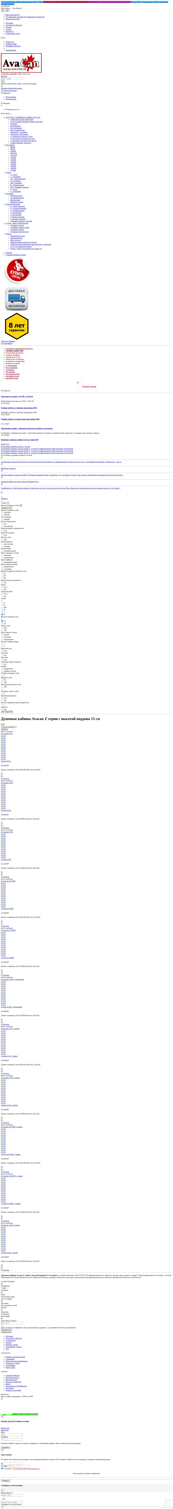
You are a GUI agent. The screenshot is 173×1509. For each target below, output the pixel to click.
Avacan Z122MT (7, 958)
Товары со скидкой (13, 1390)
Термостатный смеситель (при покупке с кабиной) (30, 244)
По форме (10, 194)
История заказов (12, 1378)
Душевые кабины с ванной (21, 221)
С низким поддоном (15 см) (21, 136)
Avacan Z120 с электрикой (11, 1007)
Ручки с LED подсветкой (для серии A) (26, 249)
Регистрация (11, 97)
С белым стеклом (17, 217)
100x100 (13, 153)
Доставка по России (14, 25)
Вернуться (5, 1428)
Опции (8, 234)
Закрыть (4, 499)
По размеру (10, 145)
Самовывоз (10, 1359)
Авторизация (11, 99)
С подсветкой (15, 215)
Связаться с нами (12, 1363)
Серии (8, 172)
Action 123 (10, 42)
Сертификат (10, 1365)
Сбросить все (7, 508)
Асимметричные (17, 198)
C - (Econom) (15, 177)
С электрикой (15, 213)
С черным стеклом (17, 219)
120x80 (13, 162)
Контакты (10, 31)
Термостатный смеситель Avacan (23, 242)
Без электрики (16, 128)
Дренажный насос (17, 236)
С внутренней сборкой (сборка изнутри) (26, 122)
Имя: (3, 1432)
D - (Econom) (15, 181)
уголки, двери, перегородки (17, 223)
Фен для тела (15, 240)
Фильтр (4, 729)
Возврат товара (12, 1345)
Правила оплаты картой (15, 1357)
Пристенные (15, 126)
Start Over (5, 1430)
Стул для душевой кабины (21, 247)
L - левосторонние (17, 206)
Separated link (11, 50)
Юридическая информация (16, 1361)
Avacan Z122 (6, 810)
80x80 (12, 147)
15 (21, 505)
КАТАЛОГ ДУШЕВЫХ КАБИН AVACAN (23, 117)
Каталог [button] (4, 76)
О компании (11, 1340)
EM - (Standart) (16, 183)
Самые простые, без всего (20, 143)
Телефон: (4, 1437)
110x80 (13, 158)
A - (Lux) (13, 175)
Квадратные (15, 200)
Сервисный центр (13, 34)
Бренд (8, 1384)
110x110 (13, 156)
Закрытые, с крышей (18, 132)
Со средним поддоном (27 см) (22, 139)
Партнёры (10, 1388)
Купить (6, 779)
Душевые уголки (17, 225)
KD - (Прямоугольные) (19, 187)
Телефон (4, 1466)
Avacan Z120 (6, 860)
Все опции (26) (7, 712)
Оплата (9, 27)
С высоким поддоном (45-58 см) (23, 141)
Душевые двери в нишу (19, 227)
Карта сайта (10, 1367)
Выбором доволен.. (8, 468)
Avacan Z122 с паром (9, 1105)
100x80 (13, 151)
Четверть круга (16, 196)
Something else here (13, 46)
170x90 (13, 170)
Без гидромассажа (17, 130)
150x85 (13, 166)
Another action (11, 44)
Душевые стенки (17, 230)
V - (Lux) (14, 189)
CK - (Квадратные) (18, 179)
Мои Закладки (11, 1380)
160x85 (13, 168)
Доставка (9, 23)
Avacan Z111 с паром (9, 1056)
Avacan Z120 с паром (9, 1253)
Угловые (13, 124)
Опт (7, 1349)
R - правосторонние (18, 208)
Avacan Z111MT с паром (10, 1154)
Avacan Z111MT (7, 909)
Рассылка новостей (13, 1382)
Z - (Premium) (15, 191)
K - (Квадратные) (17, 185)
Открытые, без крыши (19, 134)
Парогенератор (16, 238)
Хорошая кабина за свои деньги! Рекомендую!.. (20, 482)
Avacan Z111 (6, 761)
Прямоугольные (16, 202)
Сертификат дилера (13, 1347)
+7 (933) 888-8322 (49, 1414)
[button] (3, 38)
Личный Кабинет (13, 1375)
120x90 (13, 164)
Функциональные (13, 204)
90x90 (12, 149)
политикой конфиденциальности (26, 1469)
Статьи (8, 29)
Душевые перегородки (19, 232)
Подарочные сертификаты (16, 1386)
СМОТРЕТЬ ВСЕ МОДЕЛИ (21, 120)
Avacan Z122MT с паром (11, 1204)
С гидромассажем (17, 211)
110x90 (13, 160)
